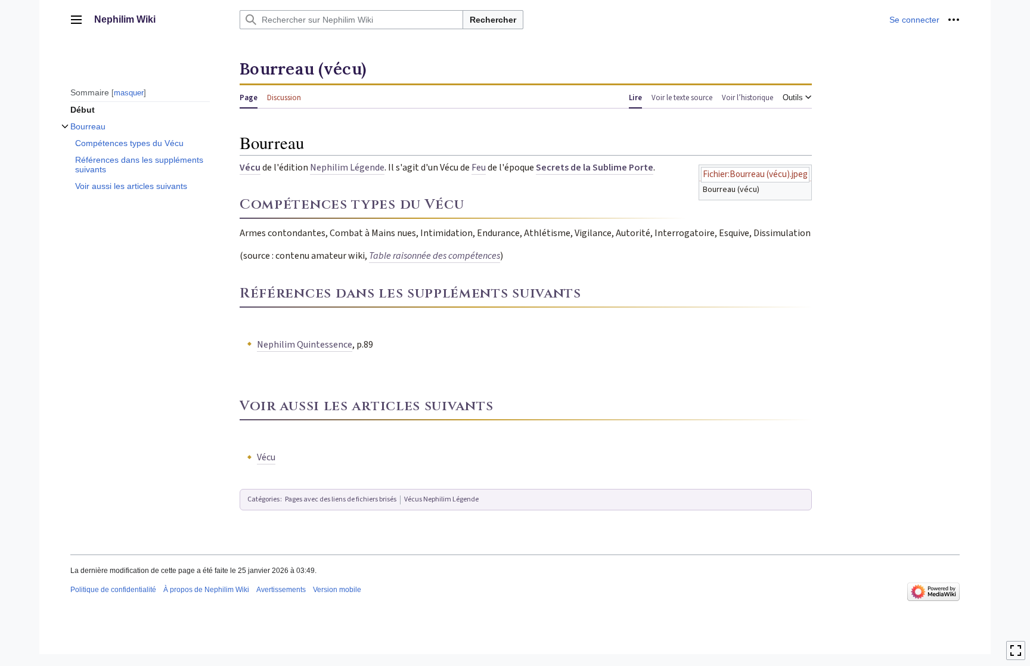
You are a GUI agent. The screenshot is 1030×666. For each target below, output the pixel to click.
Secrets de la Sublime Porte (594, 167)
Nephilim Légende (347, 167)
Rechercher (493, 19)
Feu (478, 167)
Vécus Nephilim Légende (441, 499)
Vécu (250, 167)
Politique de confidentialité (113, 590)
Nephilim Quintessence (304, 344)
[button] (76, 19)
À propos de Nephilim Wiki (206, 590)
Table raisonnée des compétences (434, 255)
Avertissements (281, 590)
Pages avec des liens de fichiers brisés (340, 499)
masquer (129, 92)
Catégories (263, 499)
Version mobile (337, 590)
